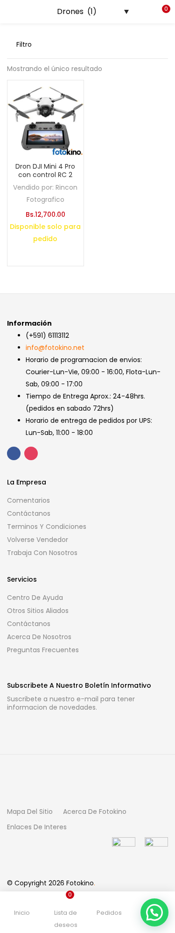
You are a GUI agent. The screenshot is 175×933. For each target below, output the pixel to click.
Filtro (24, 44)
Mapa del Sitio (30, 811)
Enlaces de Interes (37, 827)
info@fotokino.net (55, 347)
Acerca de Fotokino (94, 811)
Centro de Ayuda (35, 597)
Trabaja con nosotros (42, 552)
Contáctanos (28, 513)
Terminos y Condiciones (46, 526)
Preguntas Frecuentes (43, 650)
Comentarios (28, 500)
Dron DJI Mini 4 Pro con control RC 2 (45, 170)
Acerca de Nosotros (39, 636)
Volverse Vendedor (37, 539)
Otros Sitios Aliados (38, 610)
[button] (161, 11)
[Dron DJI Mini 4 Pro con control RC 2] (45, 117)
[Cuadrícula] (134, 44)
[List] (149, 44)
